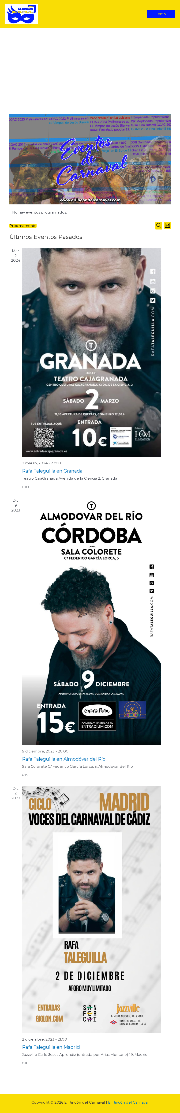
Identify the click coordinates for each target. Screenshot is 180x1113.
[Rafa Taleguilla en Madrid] (91, 909)
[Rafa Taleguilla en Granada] (91, 352)
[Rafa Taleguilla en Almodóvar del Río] (91, 621)
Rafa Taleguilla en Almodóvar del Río (63, 759)
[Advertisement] (90, 63)
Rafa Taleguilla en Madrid (51, 1047)
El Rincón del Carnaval (128, 1102)
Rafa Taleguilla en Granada (52, 471)
